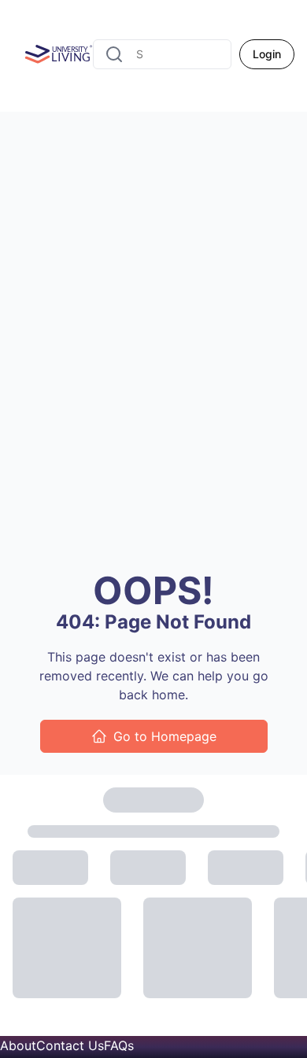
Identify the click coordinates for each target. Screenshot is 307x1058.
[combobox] (162, 54)
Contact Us (70, 1045)
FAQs (119, 1045)
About (18, 1045)
